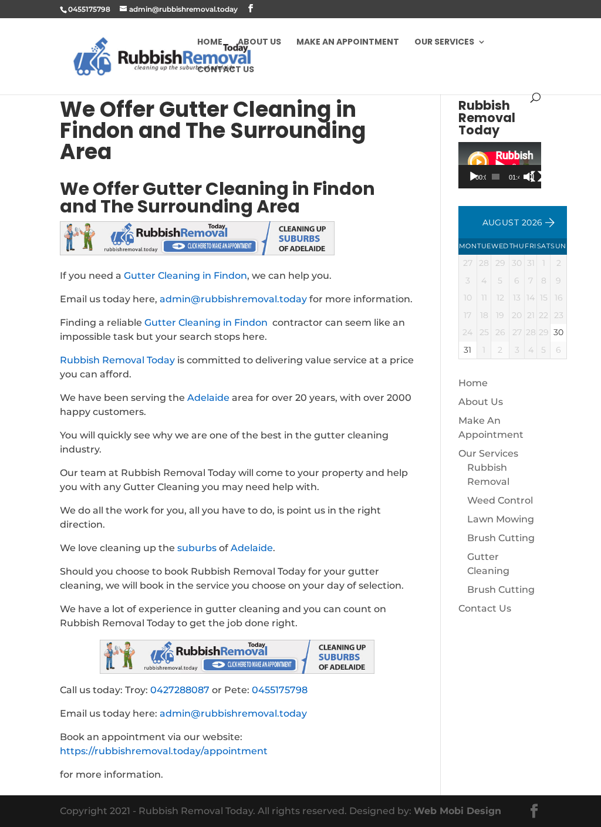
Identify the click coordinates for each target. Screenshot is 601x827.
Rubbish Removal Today (117, 360)
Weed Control (500, 500)
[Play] (474, 177)
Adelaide (208, 397)
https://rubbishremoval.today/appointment (164, 751)
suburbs (197, 547)
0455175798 (280, 690)
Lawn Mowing (500, 519)
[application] (499, 165)
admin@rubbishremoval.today (233, 299)
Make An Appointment (347, 43)
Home (209, 43)
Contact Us (225, 70)
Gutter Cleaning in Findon (185, 275)
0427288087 (180, 690)
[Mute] (529, 177)
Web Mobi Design (457, 810)
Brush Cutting (501, 538)
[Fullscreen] (536, 177)
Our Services (444, 43)
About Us (259, 43)
